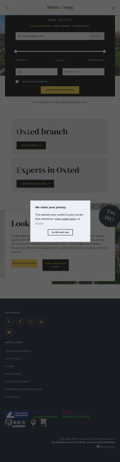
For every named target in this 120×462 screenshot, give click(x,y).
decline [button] (39, 223)
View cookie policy (66, 219)
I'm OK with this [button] (60, 232)
